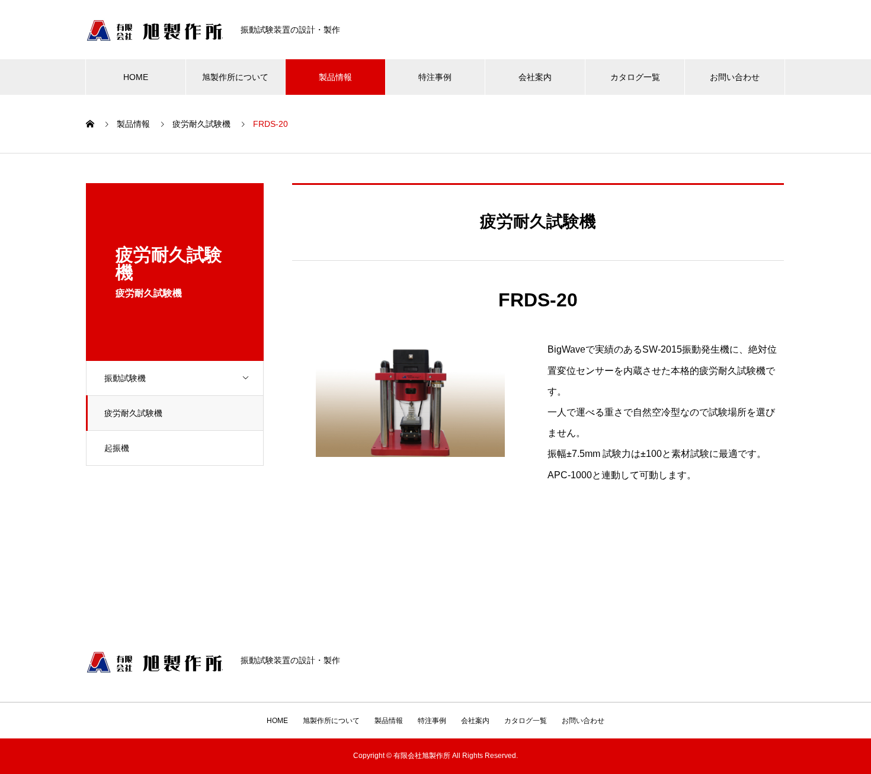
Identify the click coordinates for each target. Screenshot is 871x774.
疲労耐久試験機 (133, 413)
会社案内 (535, 77)
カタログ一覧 (635, 77)
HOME (135, 77)
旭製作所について (235, 77)
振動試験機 (125, 378)
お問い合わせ (735, 77)
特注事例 (434, 77)
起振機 (116, 448)
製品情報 (335, 77)
